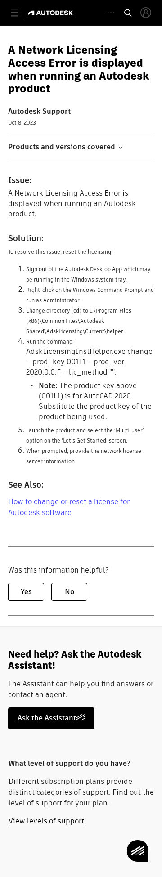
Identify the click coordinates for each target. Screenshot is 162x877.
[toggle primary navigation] (19, 12)
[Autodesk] (51, 12)
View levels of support (46, 821)
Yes (26, 591)
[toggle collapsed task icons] (111, 13)
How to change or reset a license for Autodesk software (69, 507)
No (69, 591)
